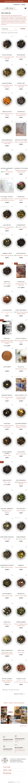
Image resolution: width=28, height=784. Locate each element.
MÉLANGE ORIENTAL (7, 395)
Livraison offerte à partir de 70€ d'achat (14, 1)
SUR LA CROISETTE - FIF (21, 395)
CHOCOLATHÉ (21, 451)
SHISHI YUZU (7, 622)
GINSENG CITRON (7, 253)
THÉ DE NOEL (7, 423)
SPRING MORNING (21, 622)
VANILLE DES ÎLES (7, 480)
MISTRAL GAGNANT (7, 678)
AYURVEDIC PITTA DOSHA (21, 168)
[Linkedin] (4, 4)
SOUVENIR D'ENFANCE (21, 423)
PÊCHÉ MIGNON (21, 55)
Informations (7, 773)
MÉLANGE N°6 (21, 593)
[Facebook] (1, 4)
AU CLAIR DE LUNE (7, 310)
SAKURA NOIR (21, 111)
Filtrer (22, 29)
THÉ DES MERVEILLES (7, 140)
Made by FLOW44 (17, 782)
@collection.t (23, 725)
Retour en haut (19, 694)
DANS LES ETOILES (7, 111)
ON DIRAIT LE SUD (21, 678)
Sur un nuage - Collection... (7, 196)
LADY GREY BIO (7, 225)
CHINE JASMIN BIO (21, 537)
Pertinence (9, 29)
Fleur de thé (21, 366)
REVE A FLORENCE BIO (7, 650)
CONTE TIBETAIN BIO (21, 310)
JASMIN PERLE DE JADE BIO (7, 565)
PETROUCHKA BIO (21, 253)
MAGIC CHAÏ (21, 650)
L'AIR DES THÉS (21, 83)
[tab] (14, 767)
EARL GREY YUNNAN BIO (7, 508)
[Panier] (23, 4)
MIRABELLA (21, 565)
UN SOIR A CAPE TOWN (21, 140)
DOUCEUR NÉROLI (7, 593)
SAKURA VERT (21, 196)
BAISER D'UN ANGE (7, 83)
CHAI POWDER (7, 366)
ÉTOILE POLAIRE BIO (21, 338)
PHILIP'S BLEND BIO (21, 480)
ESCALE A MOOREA (7, 55)
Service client (7, 770)
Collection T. (10, 8)
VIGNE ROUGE (21, 281)
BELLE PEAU (7, 338)
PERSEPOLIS (7, 281)
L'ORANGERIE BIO (21, 225)
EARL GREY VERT (21, 508)
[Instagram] (3, 4)
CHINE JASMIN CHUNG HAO (7, 537)
